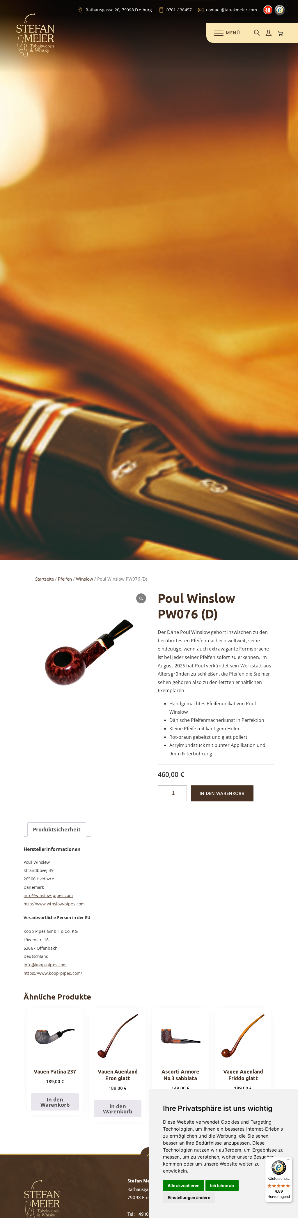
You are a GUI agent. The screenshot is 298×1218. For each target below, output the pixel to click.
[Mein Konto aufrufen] (269, 33)
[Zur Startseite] (35, 56)
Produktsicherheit (57, 829)
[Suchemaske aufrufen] (257, 33)
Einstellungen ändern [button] (189, 1197)
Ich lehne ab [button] (222, 1185)
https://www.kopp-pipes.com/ (53, 973)
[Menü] (288, 1160)
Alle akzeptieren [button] (184, 1185)
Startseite (44, 579)
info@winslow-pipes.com (48, 895)
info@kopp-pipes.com (45, 964)
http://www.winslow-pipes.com (54, 904)
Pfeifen (65, 579)
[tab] (56, 829)
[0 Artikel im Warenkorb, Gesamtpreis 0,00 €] (280, 33)
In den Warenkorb (222, 793)
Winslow (84, 579)
